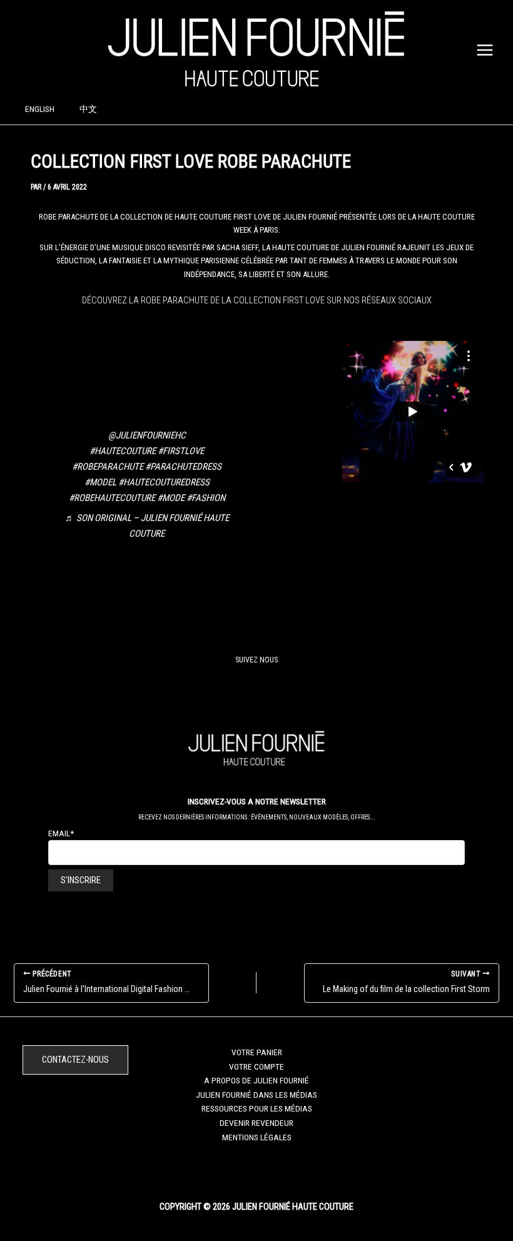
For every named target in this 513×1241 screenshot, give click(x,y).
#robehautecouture (112, 498)
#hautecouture (122, 451)
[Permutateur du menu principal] (485, 49)
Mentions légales (257, 1137)
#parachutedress (183, 466)
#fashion (205, 498)
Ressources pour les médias (256, 1108)
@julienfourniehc (147, 435)
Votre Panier (256, 1052)
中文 (88, 109)
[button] (75, 1060)
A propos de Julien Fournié (256, 1080)
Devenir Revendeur (256, 1123)
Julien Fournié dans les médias (256, 1095)
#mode (171, 498)
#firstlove (181, 451)
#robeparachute (107, 466)
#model (100, 482)
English (39, 109)
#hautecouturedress (164, 482)
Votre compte (256, 1066)
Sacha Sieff (237, 247)
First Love (252, 216)
